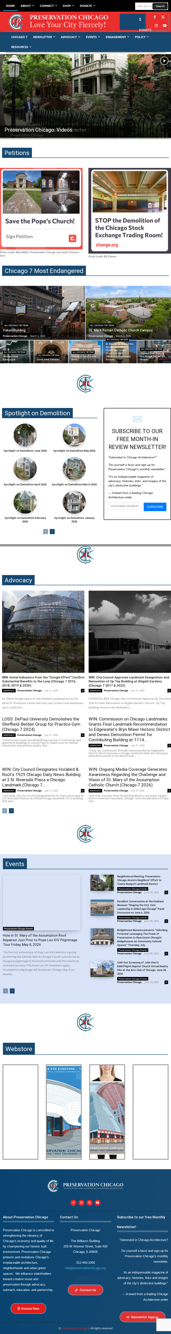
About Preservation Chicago (25, 1217)
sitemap (85, 1280)
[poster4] (107, 1112)
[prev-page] (45, 531)
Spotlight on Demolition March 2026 (74, 484)
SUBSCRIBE (155, 506)
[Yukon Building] (42, 313)
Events (14, 864)
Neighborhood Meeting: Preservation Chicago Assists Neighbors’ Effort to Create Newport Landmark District (139, 880)
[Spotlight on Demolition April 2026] (25, 468)
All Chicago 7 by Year (16, 325)
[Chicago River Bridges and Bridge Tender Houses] (154, 351)
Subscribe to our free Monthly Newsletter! (141, 1222)
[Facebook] (154, 17)
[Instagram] (156, 26)
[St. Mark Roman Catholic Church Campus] (128, 313)
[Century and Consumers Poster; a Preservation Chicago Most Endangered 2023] (150, 1112)
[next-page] (52, 531)
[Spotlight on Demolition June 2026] (25, 435)
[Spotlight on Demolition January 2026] (74, 502)
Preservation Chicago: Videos (38, 130)
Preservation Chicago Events (18, 928)
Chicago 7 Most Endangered (44, 270)
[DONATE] (139, 19)
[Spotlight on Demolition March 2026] (74, 468)
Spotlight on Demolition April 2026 (25, 484)
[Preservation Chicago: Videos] (85, 96)
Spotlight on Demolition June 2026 (25, 450)
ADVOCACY (8, 690)
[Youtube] (98, 1203)
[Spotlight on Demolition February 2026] (25, 502)
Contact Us (69, 1217)
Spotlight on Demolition (37, 413)
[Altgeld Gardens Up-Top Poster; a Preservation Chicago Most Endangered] (64, 1112)
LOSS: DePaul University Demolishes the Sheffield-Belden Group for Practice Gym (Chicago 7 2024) (41, 724)
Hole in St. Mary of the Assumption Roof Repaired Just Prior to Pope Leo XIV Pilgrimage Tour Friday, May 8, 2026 (40, 940)
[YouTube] (164, 26)
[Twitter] (163, 17)
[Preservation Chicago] (52, 22)
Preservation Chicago (29, 690)
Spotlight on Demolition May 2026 (74, 450)
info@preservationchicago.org (85, 1268)
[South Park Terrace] (51, 351)
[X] (90, 1203)
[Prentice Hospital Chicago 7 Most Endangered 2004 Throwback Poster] (20, 1112)
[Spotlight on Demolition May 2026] (74, 435)
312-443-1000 (85, 1262)
